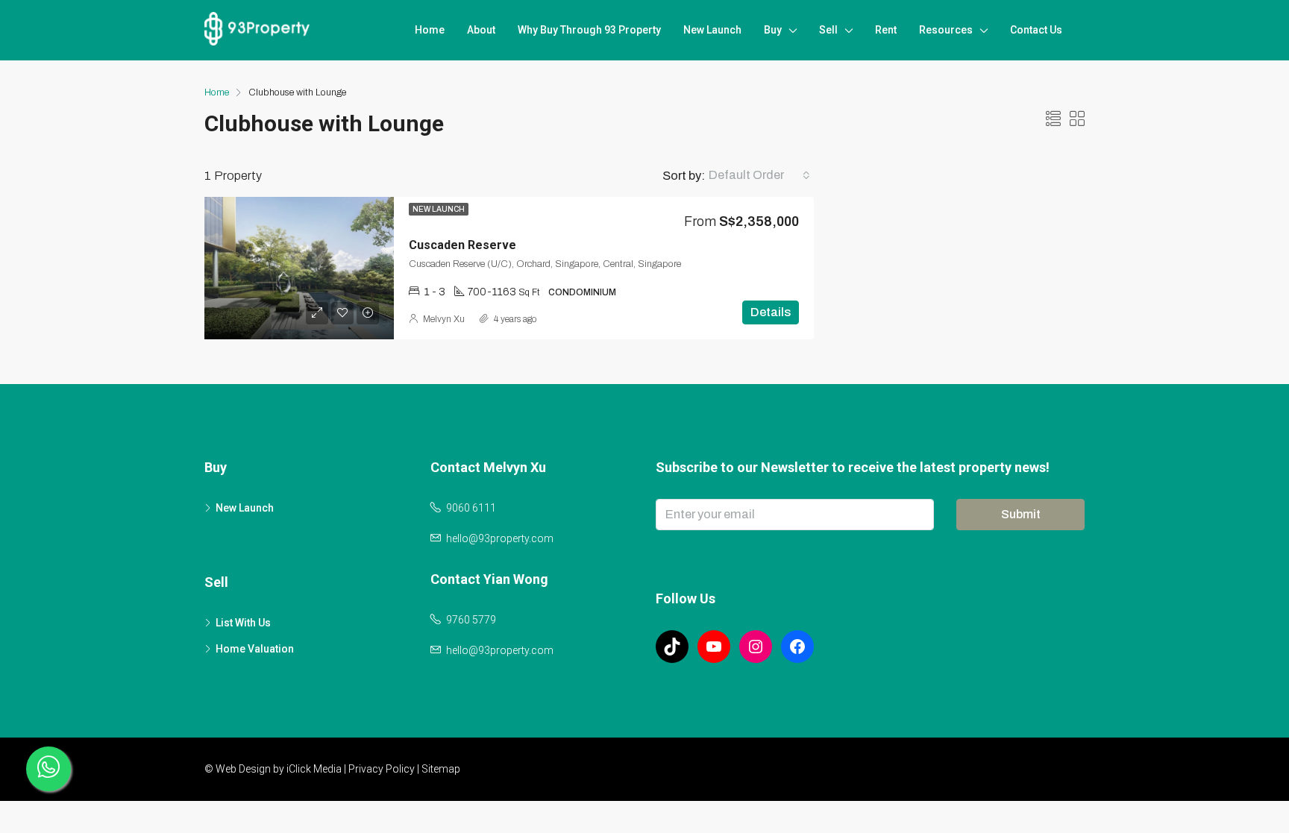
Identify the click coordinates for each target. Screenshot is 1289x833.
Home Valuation (255, 649)
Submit (1021, 514)
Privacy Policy (381, 769)
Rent (886, 30)
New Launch (712, 30)
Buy (773, 30)
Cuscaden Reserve (462, 245)
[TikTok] (672, 646)
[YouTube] (713, 646)
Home (430, 30)
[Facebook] (797, 646)
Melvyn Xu (444, 319)
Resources (946, 30)
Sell (828, 30)
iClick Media (314, 769)
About (481, 30)
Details (770, 312)
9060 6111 (471, 508)
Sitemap (440, 769)
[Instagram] (755, 646)
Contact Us (1036, 30)
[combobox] (759, 175)
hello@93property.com (499, 538)
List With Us (243, 623)
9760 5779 (471, 620)
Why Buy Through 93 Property (589, 30)
